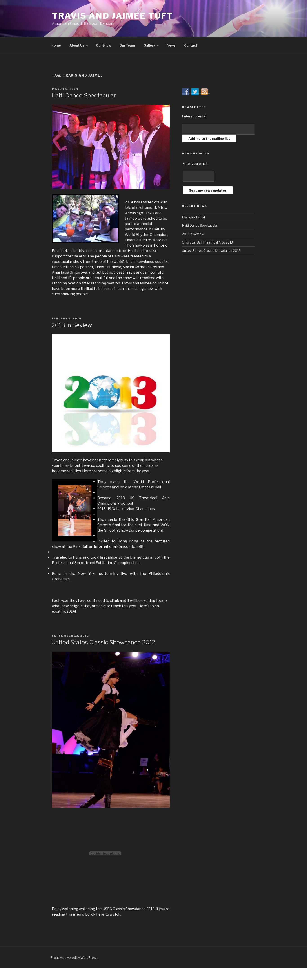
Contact (190, 45)
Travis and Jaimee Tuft (112, 16)
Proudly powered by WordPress (74, 957)
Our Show (103, 45)
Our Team (127, 45)
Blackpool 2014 (193, 217)
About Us (76, 45)
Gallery (149, 45)
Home (56, 45)
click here (96, 914)
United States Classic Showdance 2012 (103, 642)
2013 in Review (71, 325)
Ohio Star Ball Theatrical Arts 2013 (207, 242)
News (171, 45)
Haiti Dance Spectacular (83, 95)
